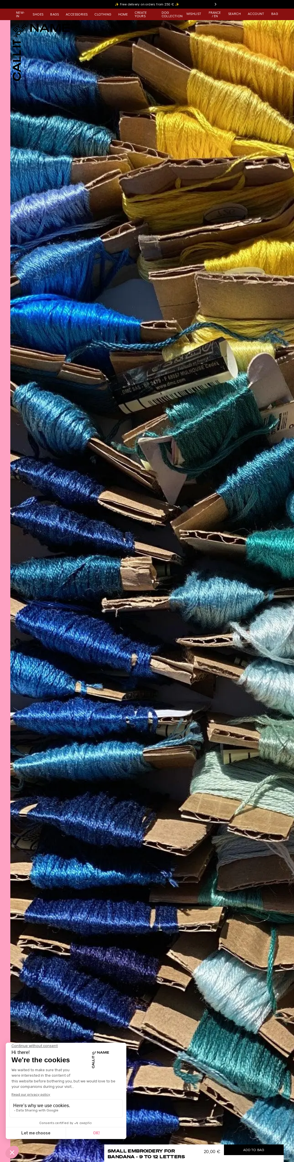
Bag (274, 14)
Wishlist (194, 14)
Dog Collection (172, 14)
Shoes (38, 14)
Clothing (102, 14)
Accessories (77, 14)
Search (234, 14)
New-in (20, 14)
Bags (54, 14)
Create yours (141, 14)
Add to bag (253, 1150)
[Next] (215, 4)
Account (256, 14)
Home (123, 14)
